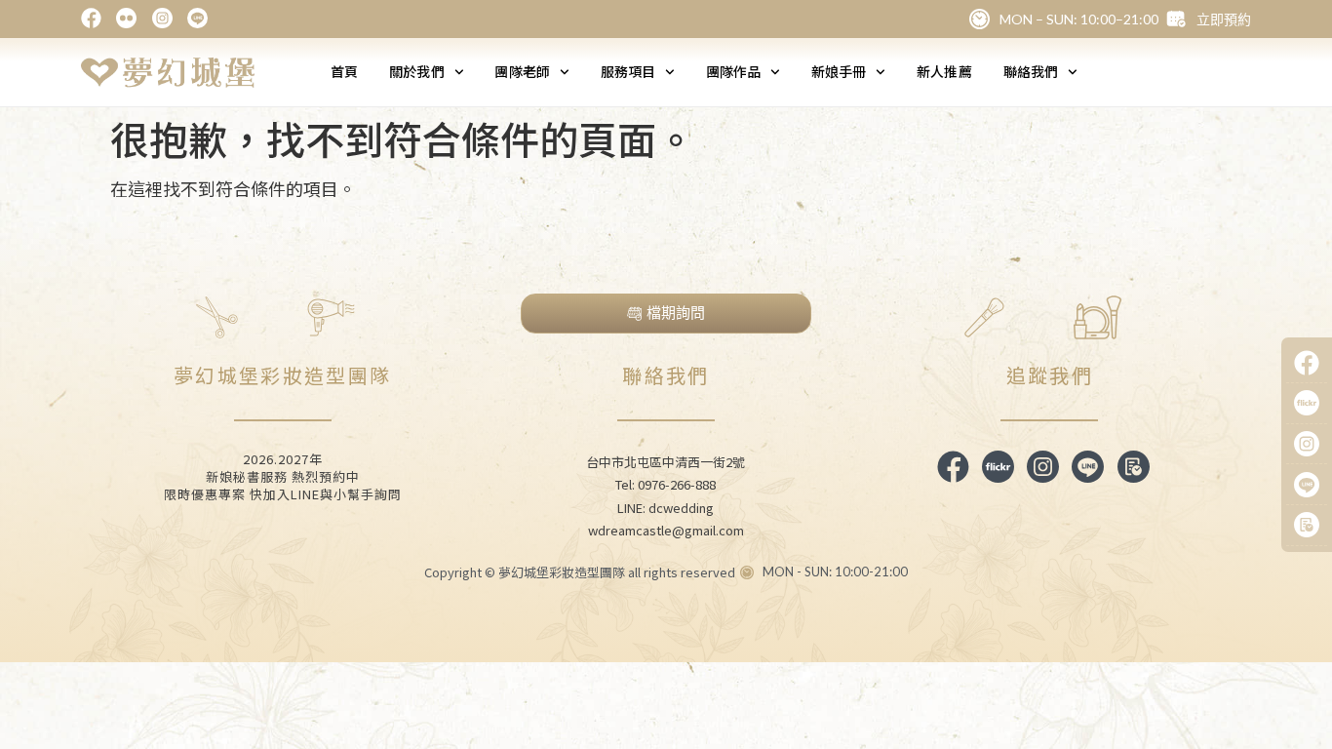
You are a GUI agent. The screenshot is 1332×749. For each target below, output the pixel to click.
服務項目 (628, 71)
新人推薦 (944, 71)
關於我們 (416, 71)
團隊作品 (733, 71)
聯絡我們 (1030, 71)
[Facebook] (1306, 363)
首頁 (344, 71)
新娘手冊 (838, 71)
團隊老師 (521, 71)
